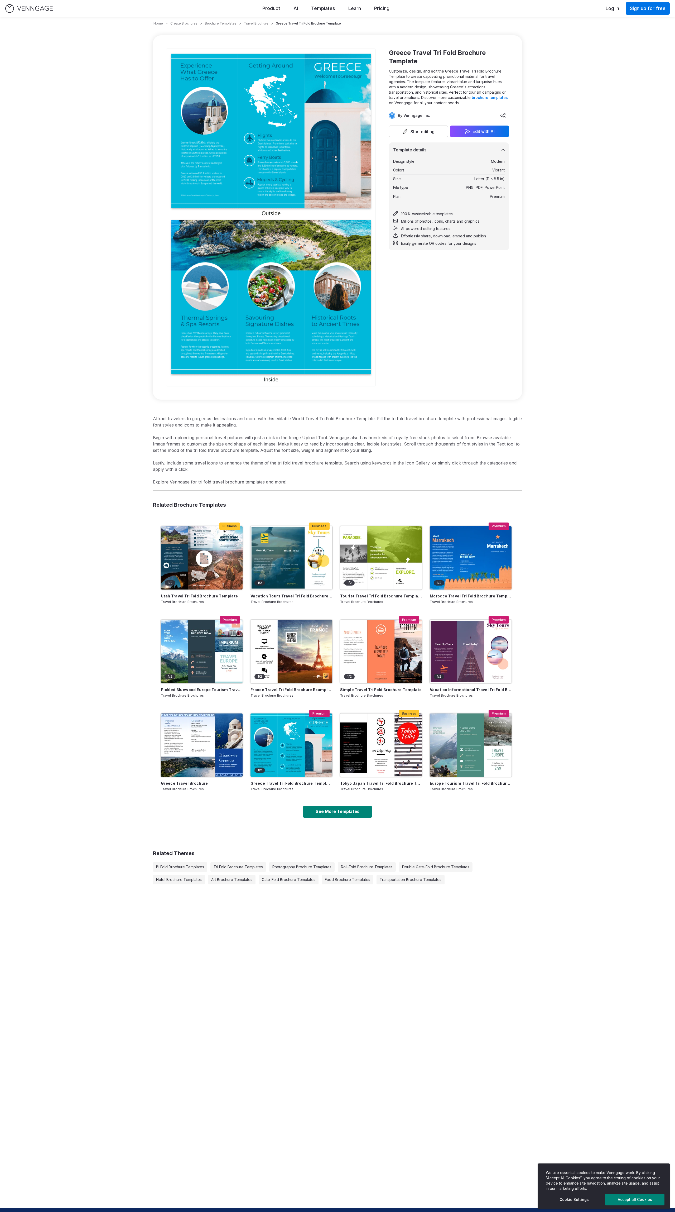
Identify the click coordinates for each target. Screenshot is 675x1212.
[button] (418, 131)
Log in (612, 8)
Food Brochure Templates (347, 879)
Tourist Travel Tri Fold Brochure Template (381, 596)
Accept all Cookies (635, 1199)
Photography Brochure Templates (301, 867)
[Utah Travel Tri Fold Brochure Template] (202, 558)
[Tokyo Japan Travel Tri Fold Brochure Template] (381, 745)
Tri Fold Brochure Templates (238, 867)
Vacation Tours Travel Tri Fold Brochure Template (291, 596)
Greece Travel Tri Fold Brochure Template (291, 783)
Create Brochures (183, 23)
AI (295, 8)
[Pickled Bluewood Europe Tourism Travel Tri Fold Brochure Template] (202, 651)
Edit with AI (483, 131)
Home (158, 23)
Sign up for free (648, 8)
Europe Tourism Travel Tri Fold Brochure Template (471, 783)
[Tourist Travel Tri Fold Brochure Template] (381, 558)
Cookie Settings (574, 1199)
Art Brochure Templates (231, 879)
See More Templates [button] (337, 811)
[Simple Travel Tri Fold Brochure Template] (381, 651)
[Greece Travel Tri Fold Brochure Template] (291, 745)
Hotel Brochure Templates (179, 879)
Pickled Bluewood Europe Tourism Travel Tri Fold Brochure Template (202, 689)
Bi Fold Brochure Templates (180, 867)
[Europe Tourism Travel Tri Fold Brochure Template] (471, 745)
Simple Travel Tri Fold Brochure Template (381, 689)
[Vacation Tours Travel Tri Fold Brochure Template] (291, 558)
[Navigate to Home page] (29, 8)
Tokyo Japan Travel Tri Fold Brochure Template (381, 783)
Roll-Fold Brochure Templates (367, 867)
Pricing (381, 8)
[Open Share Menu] (503, 115)
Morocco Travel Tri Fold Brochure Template (471, 596)
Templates (323, 8)
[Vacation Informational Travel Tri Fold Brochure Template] (471, 651)
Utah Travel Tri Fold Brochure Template (199, 596)
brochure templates (490, 97)
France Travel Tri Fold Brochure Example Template (291, 689)
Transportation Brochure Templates (410, 879)
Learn (354, 8)
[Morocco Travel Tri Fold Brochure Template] (471, 558)
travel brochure (256, 23)
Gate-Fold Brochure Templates (288, 879)
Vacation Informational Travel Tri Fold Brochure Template (471, 689)
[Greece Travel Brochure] (202, 745)
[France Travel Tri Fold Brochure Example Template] (291, 651)
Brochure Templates (221, 23)
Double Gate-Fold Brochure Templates (435, 867)
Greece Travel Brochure (184, 783)
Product (271, 8)
